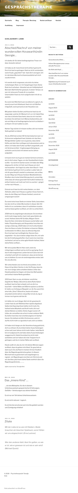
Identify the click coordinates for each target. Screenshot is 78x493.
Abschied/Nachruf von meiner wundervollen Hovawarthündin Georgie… (23, 51)
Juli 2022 (51, 115)
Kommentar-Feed (54, 184)
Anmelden (52, 177)
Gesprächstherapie (29, 7)
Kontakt (58, 20)
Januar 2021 (53, 142)
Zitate (8, 421)
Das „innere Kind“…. (16, 380)
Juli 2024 (51, 104)
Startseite (8, 20)
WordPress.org (53, 188)
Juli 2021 (51, 134)
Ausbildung (8, 25)
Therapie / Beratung (29, 20)
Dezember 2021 (54, 130)
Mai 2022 (52, 119)
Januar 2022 (53, 126)
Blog (17, 20)
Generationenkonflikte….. (57, 60)
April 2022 (52, 123)
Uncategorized (53, 165)
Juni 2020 (52, 153)
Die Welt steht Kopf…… (56, 69)
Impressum (20, 25)
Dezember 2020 (54, 145)
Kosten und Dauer (46, 20)
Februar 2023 (53, 111)
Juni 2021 (52, 138)
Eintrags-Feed (53, 181)
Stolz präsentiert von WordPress (14, 488)
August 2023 (53, 108)
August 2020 (53, 149)
